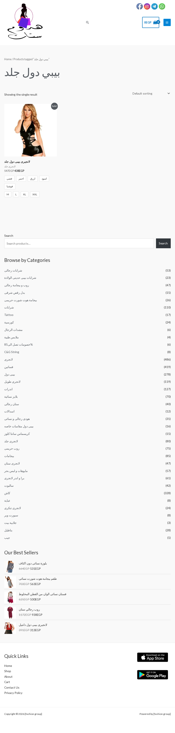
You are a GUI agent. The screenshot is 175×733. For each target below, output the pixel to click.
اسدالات (9, 411)
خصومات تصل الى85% (18, 344)
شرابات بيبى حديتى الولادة (20, 277)
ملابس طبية (11, 337)
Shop (7, 671)
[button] (87, 22)
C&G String (11, 352)
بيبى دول (9, 374)
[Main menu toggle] (167, 22)
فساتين (8, 367)
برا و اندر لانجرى (14, 478)
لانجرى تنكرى (12, 508)
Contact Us (11, 687)
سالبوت (9, 485)
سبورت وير (11, 515)
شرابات (9, 307)
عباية (7, 500)
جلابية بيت (10, 522)
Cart (7, 682)
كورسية (9, 322)
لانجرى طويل (12, 381)
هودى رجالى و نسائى (17, 419)
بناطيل (8, 530)
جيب (7, 537)
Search (8, 235)
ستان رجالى (11, 404)
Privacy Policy (13, 693)
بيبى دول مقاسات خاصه (19, 426)
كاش (7, 493)
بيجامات (9, 456)
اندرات (8, 389)
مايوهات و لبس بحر (16, 471)
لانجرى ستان (12, 463)
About (8, 676)
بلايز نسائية (11, 396)
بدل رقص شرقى (14, 292)
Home (8, 59)
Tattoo (8, 315)
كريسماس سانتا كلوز (17, 433)
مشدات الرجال (13, 329)
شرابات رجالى (13, 270)
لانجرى (8, 359)
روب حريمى (11, 448)
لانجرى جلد (11, 441)
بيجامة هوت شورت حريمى (20, 300)
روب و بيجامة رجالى (16, 285)
